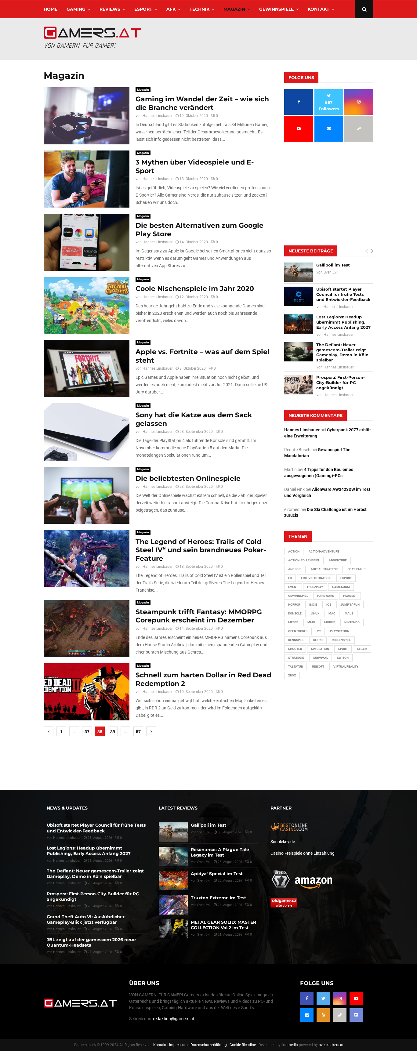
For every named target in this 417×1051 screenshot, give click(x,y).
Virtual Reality (345, 666)
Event (293, 587)
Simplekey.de (282, 841)
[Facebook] (307, 998)
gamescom (341, 587)
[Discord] (356, 1015)
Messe (293, 622)
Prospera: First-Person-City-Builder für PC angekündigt (340, 382)
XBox (292, 675)
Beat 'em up (356, 569)
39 (112, 731)
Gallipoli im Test (333, 265)
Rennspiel (296, 640)
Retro (318, 640)
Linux (315, 613)
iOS (328, 604)
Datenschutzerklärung (208, 1045)
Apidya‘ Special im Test (217, 873)
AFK (171, 9)
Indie (313, 604)
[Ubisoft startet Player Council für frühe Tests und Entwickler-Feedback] (298, 296)
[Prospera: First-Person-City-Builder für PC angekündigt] (298, 384)
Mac (331, 613)
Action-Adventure (324, 551)
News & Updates (67, 808)
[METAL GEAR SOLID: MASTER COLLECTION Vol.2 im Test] (173, 929)
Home (50, 9)
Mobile (329, 622)
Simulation (320, 649)
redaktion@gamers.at (173, 1018)
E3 (290, 578)
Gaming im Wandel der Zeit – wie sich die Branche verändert (202, 103)
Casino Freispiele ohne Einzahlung (302, 853)
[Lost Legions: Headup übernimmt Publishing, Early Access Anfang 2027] (298, 324)
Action (293, 551)
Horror (294, 604)
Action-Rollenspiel (304, 560)
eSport (143, 9)
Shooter (295, 649)
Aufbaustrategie (325, 569)
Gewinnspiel (298, 595)
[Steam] (339, 1015)
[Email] (307, 1015)
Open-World (298, 631)
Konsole (295, 613)
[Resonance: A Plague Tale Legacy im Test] (173, 856)
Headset (350, 595)
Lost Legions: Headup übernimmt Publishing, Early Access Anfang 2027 (343, 322)
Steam (362, 649)
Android (295, 569)
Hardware (325, 595)
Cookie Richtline (243, 1045)
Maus (349, 613)
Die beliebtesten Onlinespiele (188, 478)
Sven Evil (331, 272)
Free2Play (315, 587)
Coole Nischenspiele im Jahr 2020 (195, 288)
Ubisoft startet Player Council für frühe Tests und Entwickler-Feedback (343, 294)
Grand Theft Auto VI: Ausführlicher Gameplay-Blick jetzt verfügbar (86, 919)
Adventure (338, 560)
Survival (320, 657)
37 (87, 731)
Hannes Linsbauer (157, 116)
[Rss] (323, 1015)
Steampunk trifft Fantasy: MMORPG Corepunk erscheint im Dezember (199, 616)
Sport (343, 649)
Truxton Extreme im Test (218, 898)
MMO (311, 622)
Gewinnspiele (276, 9)
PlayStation (339, 631)
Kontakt (318, 9)
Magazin (234, 9)
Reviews (110, 9)
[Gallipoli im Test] (298, 272)
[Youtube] (356, 998)
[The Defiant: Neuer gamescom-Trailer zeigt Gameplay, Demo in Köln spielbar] (298, 351)
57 (138, 731)
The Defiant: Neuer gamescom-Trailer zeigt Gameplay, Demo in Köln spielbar (342, 352)
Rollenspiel (341, 640)
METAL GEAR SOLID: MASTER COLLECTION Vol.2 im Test (223, 924)
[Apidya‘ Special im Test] (173, 880)
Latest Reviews (178, 808)
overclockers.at (331, 1045)
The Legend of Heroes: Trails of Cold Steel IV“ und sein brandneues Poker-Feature (201, 550)
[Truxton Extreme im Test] (173, 904)
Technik (199, 9)
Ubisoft (318, 666)
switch (343, 657)
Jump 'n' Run (350, 604)
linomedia (289, 1045)
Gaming (76, 9)
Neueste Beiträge (310, 251)
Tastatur (295, 666)
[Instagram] (339, 998)
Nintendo (352, 622)
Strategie (296, 657)
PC (319, 631)
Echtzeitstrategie (316, 578)
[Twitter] (323, 998)
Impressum (178, 1045)
